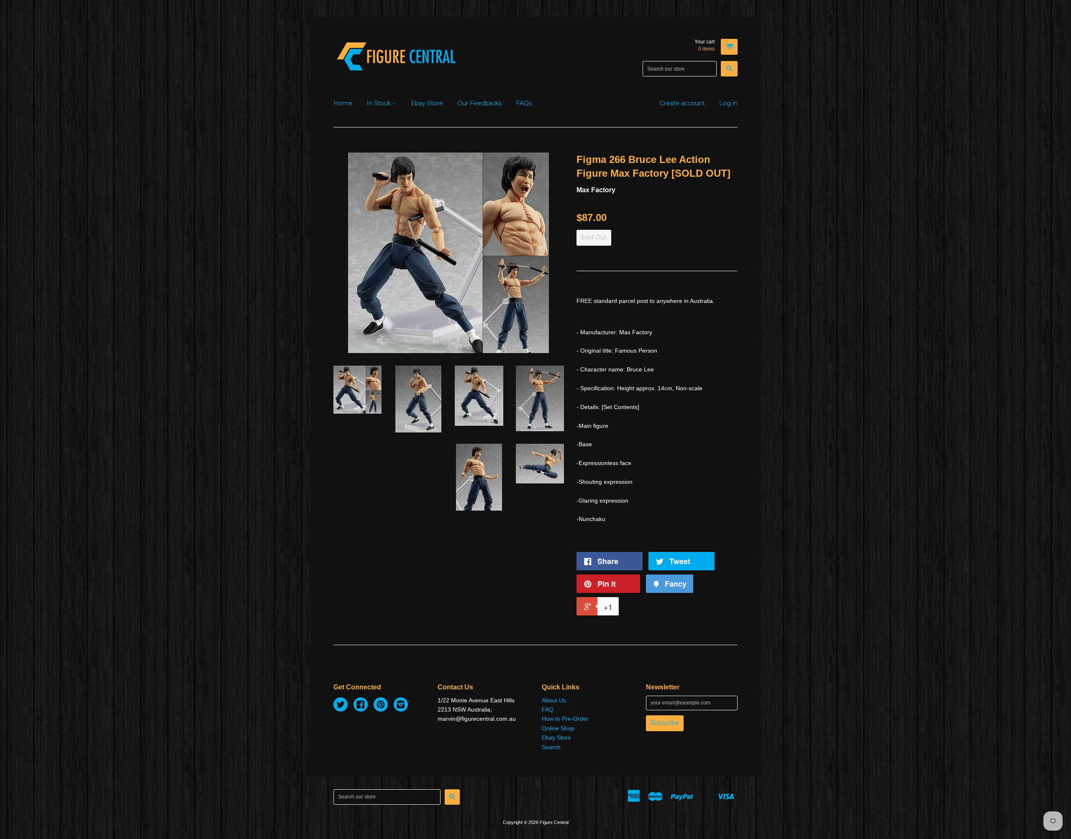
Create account (682, 103)
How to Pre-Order (565, 718)
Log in (728, 103)
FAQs (524, 103)
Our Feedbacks (479, 103)
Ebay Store (427, 103)
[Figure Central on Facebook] (361, 705)
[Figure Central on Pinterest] (381, 705)
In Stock (379, 103)
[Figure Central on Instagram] (401, 705)
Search (551, 747)
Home (342, 103)
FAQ (547, 709)
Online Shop (558, 728)
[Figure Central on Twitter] (340, 705)
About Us (554, 700)
